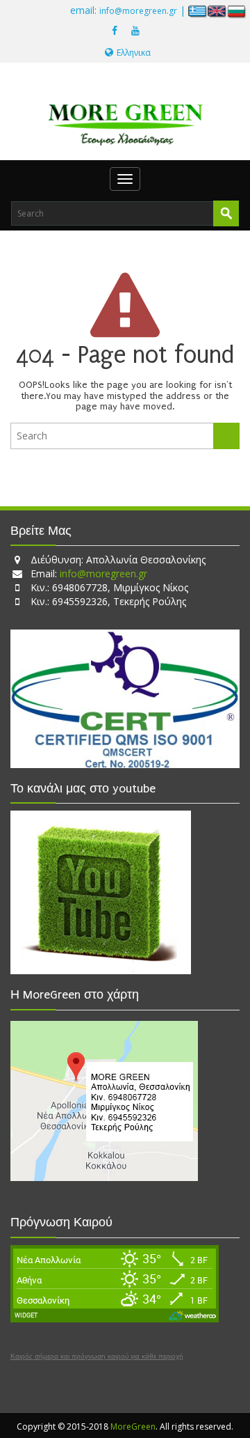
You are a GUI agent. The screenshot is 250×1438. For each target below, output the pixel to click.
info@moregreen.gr (138, 11)
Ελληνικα (134, 52)
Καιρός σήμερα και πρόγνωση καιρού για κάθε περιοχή (96, 1356)
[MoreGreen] (125, 119)
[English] (217, 11)
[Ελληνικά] (198, 11)
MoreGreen (133, 1426)
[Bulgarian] (237, 11)
